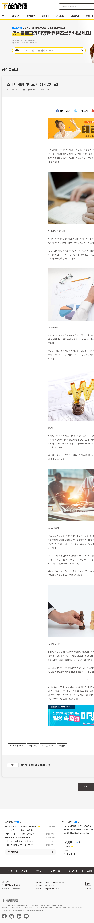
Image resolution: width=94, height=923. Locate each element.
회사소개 (9, 871)
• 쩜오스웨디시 (67, 850)
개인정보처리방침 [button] (55, 871)
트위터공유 (83, 111)
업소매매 (46, 16)
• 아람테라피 (66, 847)
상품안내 (75, 16)
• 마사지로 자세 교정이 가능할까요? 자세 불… (19, 837)
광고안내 (24, 871)
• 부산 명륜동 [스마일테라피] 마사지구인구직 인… (78, 829)
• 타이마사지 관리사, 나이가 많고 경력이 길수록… (20, 834)
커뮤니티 (60, 16)
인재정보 (31, 16)
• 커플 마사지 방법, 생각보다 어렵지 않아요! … (19, 845)
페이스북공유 (66, 111)
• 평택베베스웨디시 (68, 854)
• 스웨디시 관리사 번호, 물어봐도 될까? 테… (19, 830)
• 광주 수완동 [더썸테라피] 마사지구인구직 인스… (78, 833)
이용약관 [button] (38, 871)
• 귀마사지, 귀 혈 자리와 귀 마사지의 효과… (19, 841)
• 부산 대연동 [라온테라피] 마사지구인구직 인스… (78, 826)
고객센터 (90, 16)
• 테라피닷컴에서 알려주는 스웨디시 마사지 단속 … (21, 826)
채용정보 (16, 16)
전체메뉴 (3, 16)
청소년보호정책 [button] (73, 871)
